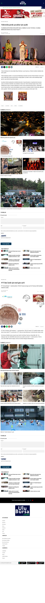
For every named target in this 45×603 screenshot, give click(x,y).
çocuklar (7, 105)
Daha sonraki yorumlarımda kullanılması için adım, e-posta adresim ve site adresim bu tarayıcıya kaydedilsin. (19, 230)
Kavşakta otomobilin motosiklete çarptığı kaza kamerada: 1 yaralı (13, 7)
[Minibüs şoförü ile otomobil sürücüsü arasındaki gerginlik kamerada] (4, 268)
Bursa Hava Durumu (5, 542)
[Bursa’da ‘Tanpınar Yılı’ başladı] (11, 166)
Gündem (3, 520)
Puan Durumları (4, 543)
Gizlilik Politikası (5, 556)
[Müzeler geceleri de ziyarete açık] (22, 123)
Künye (3, 554)
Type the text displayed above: (6, 237)
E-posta (24, 225)
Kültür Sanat (42, 33)
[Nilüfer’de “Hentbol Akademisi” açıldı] (26, 259)
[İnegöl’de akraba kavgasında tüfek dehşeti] (26, 487)
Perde (16, 105)
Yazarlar (3, 552)
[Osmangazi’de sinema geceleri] (33, 146)
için (11, 105)
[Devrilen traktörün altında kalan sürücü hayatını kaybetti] (26, 255)
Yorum (2, 217)
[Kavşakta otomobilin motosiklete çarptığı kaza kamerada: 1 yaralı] (4, 255)
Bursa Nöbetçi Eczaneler (6, 538)
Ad (1, 225)
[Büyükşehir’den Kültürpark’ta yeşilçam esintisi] (4, 487)
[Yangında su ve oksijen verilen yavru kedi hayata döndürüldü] (4, 259)
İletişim (3, 558)
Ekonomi (3, 522)
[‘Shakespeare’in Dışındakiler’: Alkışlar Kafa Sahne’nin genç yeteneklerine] (33, 164)
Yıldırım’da (20, 105)
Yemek (3, 533)
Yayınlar (3, 545)
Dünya (3, 529)
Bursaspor (4, 524)
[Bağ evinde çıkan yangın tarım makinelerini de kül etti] (26, 251)
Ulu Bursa (3, 527)
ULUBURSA (4, 550)
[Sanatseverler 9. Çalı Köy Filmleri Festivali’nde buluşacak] (22, 192)
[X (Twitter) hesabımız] (28, 500)
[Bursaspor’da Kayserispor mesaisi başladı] (4, 251)
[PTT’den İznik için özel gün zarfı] (11, 147)
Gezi (3, 531)
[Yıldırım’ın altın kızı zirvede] (26, 268)
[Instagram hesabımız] (30, 500)
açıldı (3, 105)
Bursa (38, 291)
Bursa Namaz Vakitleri (6, 540)
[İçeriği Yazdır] (12, 67)
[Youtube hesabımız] (32, 500)
